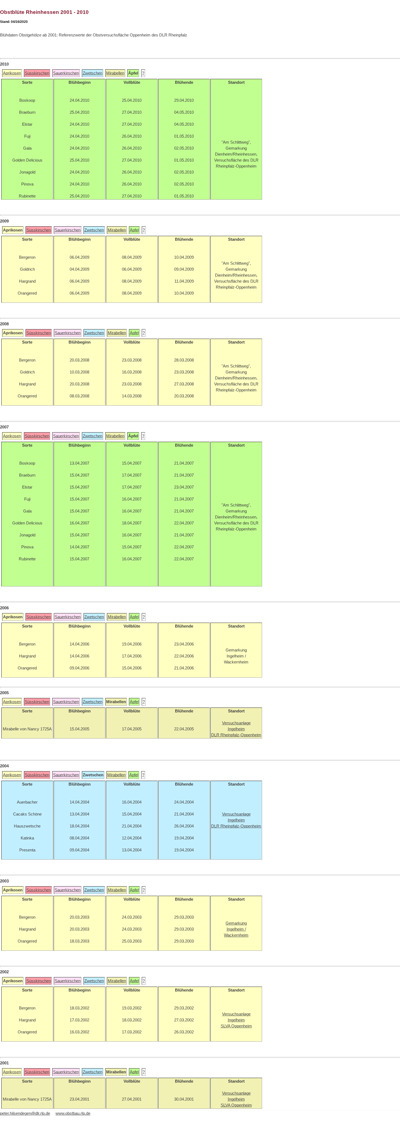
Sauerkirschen (66, 73)
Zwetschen (92, 73)
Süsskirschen (37, 73)
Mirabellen (115, 73)
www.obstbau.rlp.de (73, 1113)
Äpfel (134, 230)
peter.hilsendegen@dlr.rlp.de (25, 1113)
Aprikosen (12, 73)
